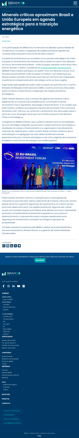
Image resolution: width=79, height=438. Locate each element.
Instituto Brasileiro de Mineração (56, 67)
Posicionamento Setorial (10, 375)
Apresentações (7, 356)
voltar (7, 37)
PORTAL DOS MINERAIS (11, 419)
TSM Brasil (6, 332)
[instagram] (9, 286)
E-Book (4, 364)
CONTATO (6, 403)
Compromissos (8, 319)
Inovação (6, 324)
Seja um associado (8, 348)
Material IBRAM (7, 373)
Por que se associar (9, 343)
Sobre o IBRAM (8, 299)
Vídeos (5, 390)
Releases (5, 378)
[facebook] (4, 286)
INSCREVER (40, 260)
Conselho (6, 304)
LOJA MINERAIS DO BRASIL (12, 423)
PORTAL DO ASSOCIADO (12, 411)
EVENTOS (5, 399)
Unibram (6, 334)
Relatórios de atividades (10, 359)
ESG (4, 322)
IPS (4, 327)
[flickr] (24, 286)
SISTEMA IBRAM (9, 415)
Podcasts (6, 387)
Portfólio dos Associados (10, 345)
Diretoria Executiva (9, 307)
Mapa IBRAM (7, 329)
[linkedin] (14, 286)
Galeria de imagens (10, 385)
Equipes (5, 310)
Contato (5, 370)
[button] (75, 3)
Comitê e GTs (7, 316)
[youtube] (19, 286)
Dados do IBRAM (7, 361)
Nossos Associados (9, 340)
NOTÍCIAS (6, 394)
